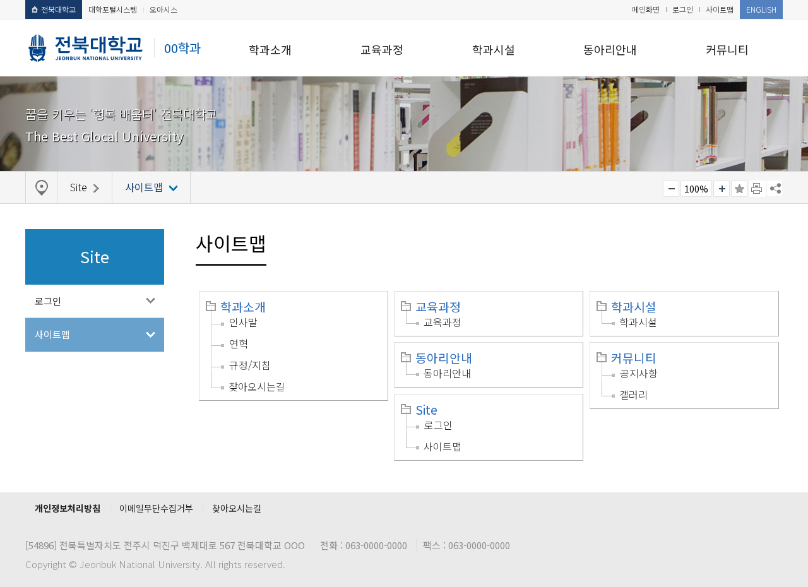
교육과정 (381, 49)
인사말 (243, 321)
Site (426, 409)
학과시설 (493, 49)
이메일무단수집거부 (156, 508)
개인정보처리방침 (67, 508)
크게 (721, 189)
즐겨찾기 (739, 189)
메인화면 (646, 9)
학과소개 (270, 49)
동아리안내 (610, 49)
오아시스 (163, 9)
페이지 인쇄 (757, 189)
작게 (671, 189)
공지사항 (639, 373)
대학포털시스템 (112, 9)
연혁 (238, 343)
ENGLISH (761, 9)
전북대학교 (58, 9)
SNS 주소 (774, 188)
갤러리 (633, 394)
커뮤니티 (727, 49)
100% (696, 188)
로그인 (682, 9)
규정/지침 (250, 364)
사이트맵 (720, 9)
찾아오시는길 (257, 386)
